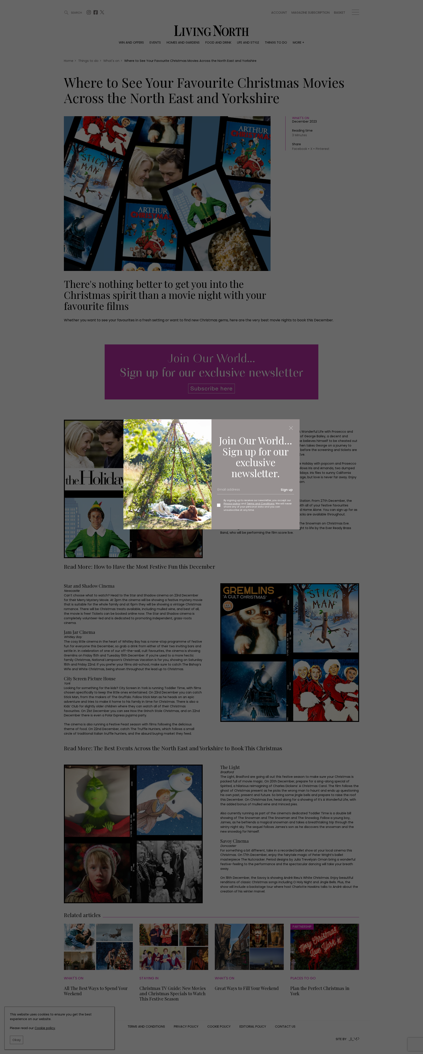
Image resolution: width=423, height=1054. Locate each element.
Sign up (287, 489)
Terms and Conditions (261, 503)
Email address (227, 491)
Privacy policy (232, 503)
